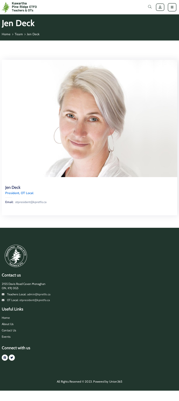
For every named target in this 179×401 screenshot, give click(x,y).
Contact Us (9, 330)
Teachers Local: (28, 294)
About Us (8, 324)
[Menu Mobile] (172, 7)
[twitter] (12, 358)
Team (19, 34)
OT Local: (28, 300)
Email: (9, 202)
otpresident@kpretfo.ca (30, 202)
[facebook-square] (5, 358)
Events (6, 336)
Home (6, 34)
